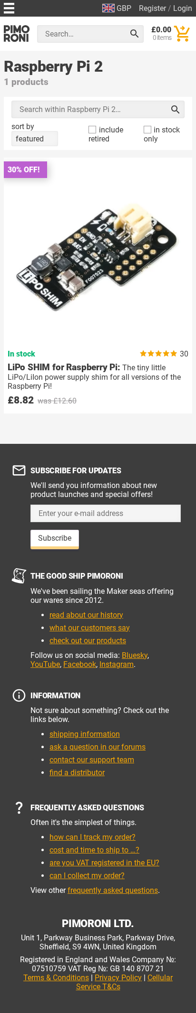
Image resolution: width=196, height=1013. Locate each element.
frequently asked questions (113, 890)
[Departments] (9, 7)
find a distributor (77, 772)
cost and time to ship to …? (94, 849)
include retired (105, 134)
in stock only (162, 134)
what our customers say (89, 627)
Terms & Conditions (56, 977)
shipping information (84, 734)
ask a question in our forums (97, 746)
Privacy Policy (118, 977)
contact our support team (91, 759)
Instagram (116, 664)
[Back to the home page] (16, 33)
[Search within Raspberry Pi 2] (175, 109)
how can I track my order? (92, 837)
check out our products (87, 640)
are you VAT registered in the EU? (104, 862)
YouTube (45, 664)
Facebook (79, 664)
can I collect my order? (87, 875)
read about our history (86, 614)
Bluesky (134, 655)
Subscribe (54, 538)
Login (182, 8)
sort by (22, 126)
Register (152, 8)
